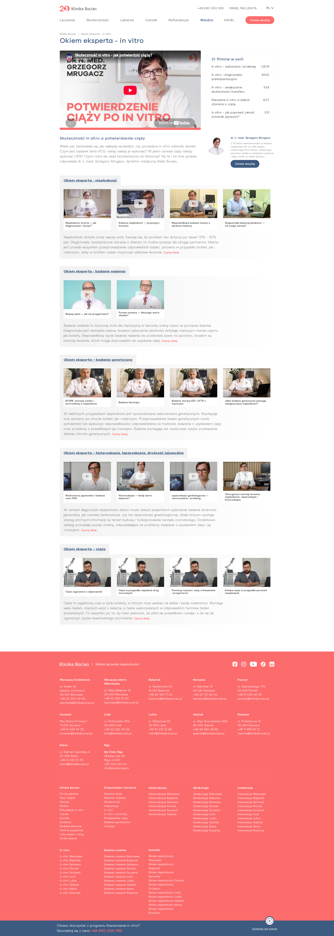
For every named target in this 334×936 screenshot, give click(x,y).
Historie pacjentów (71, 830)
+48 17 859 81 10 (249, 729)
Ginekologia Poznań (205, 806)
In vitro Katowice (70, 864)
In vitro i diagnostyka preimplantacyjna (227, 77)
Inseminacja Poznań (250, 806)
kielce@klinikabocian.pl (74, 764)
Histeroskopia (158, 787)
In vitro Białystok (70, 860)
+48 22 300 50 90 (72, 698)
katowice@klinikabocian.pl (209, 698)
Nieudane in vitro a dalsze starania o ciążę (231, 102)
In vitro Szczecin (70, 872)
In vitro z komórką (115, 814)
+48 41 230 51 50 (71, 760)
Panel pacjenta (243, 8)
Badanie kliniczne (71, 826)
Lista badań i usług (72, 834)
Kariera (64, 805)
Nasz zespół (67, 797)
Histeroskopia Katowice (163, 802)
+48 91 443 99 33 (72, 729)
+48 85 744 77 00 (161, 694)
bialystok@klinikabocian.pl (165, 698)
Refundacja (179, 20)
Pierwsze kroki (113, 793)
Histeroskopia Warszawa (164, 794)
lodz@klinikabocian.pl (118, 733)
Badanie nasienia (115, 797)
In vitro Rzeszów (70, 892)
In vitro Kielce (68, 888)
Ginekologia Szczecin (206, 810)
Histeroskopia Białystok (163, 798)
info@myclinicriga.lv (116, 768)
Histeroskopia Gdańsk (162, 814)
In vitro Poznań (69, 868)
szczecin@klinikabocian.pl (76, 733)
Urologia (109, 826)
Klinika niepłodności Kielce (165, 904)
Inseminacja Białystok (251, 798)
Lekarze (127, 20)
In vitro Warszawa (71, 856)
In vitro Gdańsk (69, 884)
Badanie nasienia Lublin (119, 880)
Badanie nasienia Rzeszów (121, 892)
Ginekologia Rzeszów (206, 830)
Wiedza (206, 20)
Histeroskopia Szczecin (163, 810)
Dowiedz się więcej (264, 928)
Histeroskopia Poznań (162, 806)
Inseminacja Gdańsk (250, 822)
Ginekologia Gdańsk (206, 822)
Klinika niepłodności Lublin (165, 896)
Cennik (64, 814)
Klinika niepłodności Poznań (166, 880)
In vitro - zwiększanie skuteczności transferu (228, 89)
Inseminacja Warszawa (252, 794)
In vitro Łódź (68, 876)
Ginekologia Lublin (204, 818)
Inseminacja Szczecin (251, 810)
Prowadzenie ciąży (116, 818)
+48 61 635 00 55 (250, 694)
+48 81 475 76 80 (160, 729)
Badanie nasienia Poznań (120, 868)
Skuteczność (97, 20)
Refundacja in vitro (72, 810)
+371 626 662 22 (115, 764)
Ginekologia (201, 787)
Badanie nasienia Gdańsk (120, 884)
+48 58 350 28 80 (205, 729)
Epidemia (65, 822)
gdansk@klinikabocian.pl (208, 733)
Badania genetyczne (117, 822)
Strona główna (69, 793)
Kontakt (64, 818)
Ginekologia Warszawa (207, 794)
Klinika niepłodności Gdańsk (166, 900)
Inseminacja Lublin (249, 818)
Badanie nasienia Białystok (121, 860)
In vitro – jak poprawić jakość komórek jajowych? (233, 114)
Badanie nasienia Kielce (119, 888)
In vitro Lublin (68, 880)
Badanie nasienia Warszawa (121, 856)
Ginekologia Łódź (204, 814)
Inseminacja (111, 805)
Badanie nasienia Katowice (121, 864)
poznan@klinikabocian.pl (253, 698)
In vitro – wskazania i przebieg (234, 66)
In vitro (108, 810)
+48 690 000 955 (210, 8)
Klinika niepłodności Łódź (165, 892)
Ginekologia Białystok (206, 798)
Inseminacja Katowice (251, 802)
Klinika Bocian (68, 34)
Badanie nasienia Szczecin (121, 872)
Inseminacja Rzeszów (251, 830)
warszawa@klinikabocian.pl (77, 702)
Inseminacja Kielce (249, 826)
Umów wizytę (260, 20)
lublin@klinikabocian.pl (163, 733)
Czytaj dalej (171, 252)
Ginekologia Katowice (207, 802)
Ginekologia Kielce (204, 826)
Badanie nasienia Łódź (118, 876)
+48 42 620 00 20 (117, 729)
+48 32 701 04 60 (205, 694)
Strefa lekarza (68, 838)
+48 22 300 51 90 (116, 698)
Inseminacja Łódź (248, 814)
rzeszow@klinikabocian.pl (254, 733)
